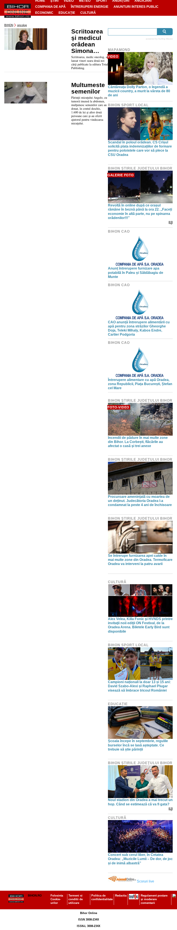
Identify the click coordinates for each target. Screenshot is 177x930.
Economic (44, 12)
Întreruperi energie (89, 6)
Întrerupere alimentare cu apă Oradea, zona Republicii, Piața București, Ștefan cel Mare (140, 384)
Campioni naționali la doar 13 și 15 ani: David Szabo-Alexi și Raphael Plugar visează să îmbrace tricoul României (139, 686)
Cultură (88, 12)
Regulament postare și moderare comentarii (154, 899)
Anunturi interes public (136, 6)
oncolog (22, 25)
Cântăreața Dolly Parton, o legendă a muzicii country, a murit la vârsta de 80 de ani (139, 91)
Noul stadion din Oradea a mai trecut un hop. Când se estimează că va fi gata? (140, 802)
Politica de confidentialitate (102, 897)
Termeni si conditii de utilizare (75, 899)
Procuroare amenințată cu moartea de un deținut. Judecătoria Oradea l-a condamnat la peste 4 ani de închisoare (140, 501)
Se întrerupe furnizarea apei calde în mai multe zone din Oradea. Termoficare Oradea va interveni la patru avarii (140, 560)
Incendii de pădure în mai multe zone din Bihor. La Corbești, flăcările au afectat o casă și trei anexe (138, 442)
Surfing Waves (165, 39)
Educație (66, 12)
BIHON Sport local (128, 105)
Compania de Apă (50, 6)
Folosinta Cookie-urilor (57, 899)
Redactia (120, 895)
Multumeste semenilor (88, 88)
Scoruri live (145, 881)
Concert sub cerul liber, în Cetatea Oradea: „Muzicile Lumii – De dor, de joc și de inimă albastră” (140, 859)
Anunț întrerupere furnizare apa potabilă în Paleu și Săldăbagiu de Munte (135, 272)
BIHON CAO (119, 231)
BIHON (8, 25)
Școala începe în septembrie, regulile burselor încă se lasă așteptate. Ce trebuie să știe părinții (138, 745)
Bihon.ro (35, 895)
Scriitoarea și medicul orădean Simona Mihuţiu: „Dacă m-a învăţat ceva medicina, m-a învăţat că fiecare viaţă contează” (88, 41)
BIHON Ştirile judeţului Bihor (140, 168)
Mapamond (119, 50)
